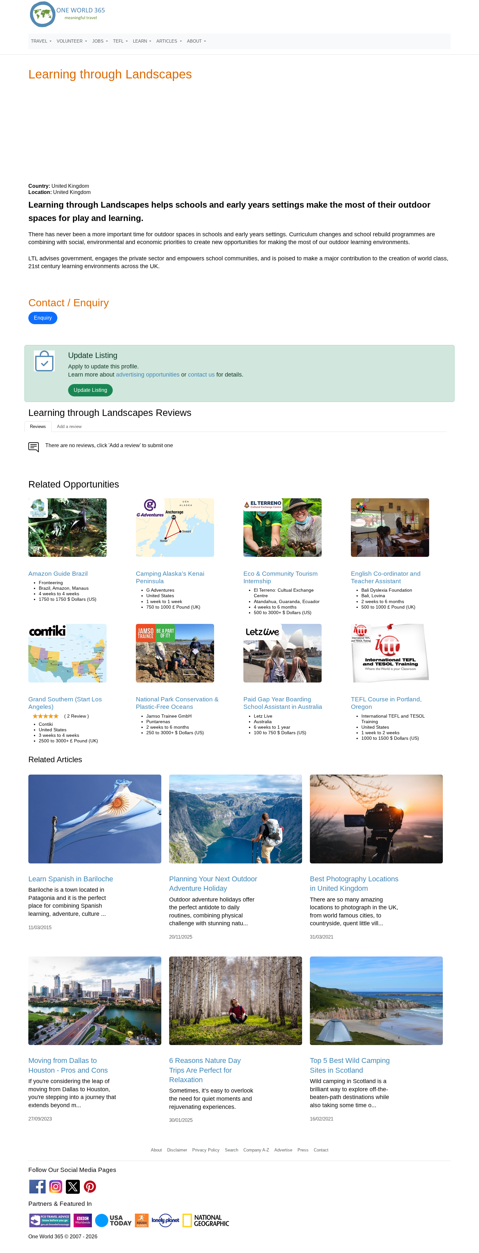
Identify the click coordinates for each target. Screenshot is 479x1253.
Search (231, 1150)
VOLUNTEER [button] (70, 41)
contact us (201, 374)
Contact (321, 1150)
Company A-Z (256, 1150)
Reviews (38, 426)
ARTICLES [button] (167, 41)
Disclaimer (177, 1150)
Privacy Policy (206, 1150)
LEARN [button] (140, 41)
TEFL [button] (119, 41)
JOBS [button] (98, 41)
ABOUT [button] (195, 41)
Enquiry (43, 318)
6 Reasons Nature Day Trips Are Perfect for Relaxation (205, 1070)
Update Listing (90, 390)
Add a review (69, 426)
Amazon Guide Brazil (58, 573)
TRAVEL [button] (40, 41)
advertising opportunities (148, 374)
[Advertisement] (239, 131)
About (156, 1150)
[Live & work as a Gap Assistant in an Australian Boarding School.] (282, 655)
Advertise (283, 1150)
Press (303, 1150)
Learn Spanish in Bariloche (70, 879)
